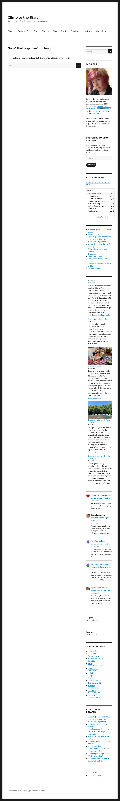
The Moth (91, 685)
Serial (90, 663)
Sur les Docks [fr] (94, 698)
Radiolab (91, 673)
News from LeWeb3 (95, 256)
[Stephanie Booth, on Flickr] (99, 81)
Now (36, 31)
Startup (91, 678)
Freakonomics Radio (95, 659)
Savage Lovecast (94, 656)
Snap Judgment (93, 688)
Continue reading (104, 315)
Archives (89, 632)
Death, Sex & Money (95, 666)
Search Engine (93, 234)
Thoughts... (92, 254)
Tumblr (64, 31)
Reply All (91, 676)
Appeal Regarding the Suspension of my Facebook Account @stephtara (98, 748)
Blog (10, 31)
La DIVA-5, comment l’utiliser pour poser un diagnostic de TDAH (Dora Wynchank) (99, 239)
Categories (90, 618)
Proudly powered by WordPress (34, 791)
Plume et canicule (94, 366)
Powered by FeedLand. (100, 217)
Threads (97, 109)
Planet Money (93, 668)
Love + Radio (93, 671)
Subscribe (91, 165)
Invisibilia (91, 661)
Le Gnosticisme (94, 269)
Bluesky (45, 31)
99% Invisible (93, 681)
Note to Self (92, 695)
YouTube (89, 109)
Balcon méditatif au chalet (101, 591)
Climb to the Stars (23, 17)
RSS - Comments (94, 775)
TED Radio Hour (94, 693)
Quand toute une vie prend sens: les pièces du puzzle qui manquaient (100, 731)
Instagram (107, 109)
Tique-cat (91, 281)
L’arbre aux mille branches (98, 319)
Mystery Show (93, 651)
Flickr (55, 31)
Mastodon (88, 31)
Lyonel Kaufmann (97, 588)
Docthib (94, 564)
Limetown (92, 690)
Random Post (24, 31)
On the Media (93, 654)
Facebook (75, 31)
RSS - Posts (92, 773)
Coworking (101, 31)
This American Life (95, 683)
